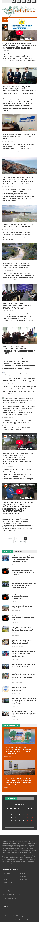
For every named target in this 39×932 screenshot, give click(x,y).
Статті (6, 876)
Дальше (22, 541)
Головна (7, 873)
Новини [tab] (7, 551)
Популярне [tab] (20, 551)
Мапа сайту (8, 882)
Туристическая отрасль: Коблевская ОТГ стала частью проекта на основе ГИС (16, 306)
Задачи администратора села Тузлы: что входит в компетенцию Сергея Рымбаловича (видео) (19, 46)
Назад (10, 538)
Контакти (23, 879)
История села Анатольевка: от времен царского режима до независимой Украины (16, 265)
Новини (22, 873)
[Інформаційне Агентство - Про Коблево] (19, 11)
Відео (6, 879)
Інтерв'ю (23, 876)
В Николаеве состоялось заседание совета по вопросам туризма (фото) (19, 136)
